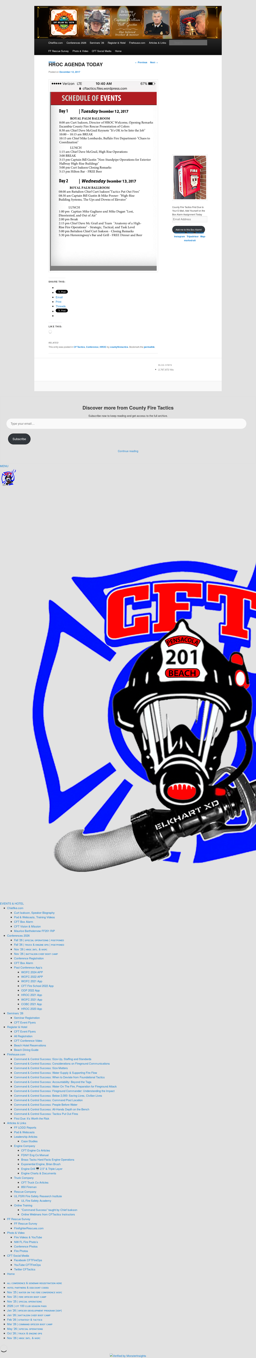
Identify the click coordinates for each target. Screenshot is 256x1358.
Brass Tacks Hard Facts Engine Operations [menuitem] (47, 1159)
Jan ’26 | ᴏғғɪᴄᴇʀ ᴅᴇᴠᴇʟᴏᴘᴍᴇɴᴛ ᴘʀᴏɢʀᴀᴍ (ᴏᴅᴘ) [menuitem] (34, 1310)
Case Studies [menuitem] (29, 1141)
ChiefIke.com (55, 42)
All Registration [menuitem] (23, 1036)
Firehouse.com (137, 42)
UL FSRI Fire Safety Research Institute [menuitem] (38, 1196)
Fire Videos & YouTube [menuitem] (28, 1237)
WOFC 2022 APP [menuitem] (32, 976)
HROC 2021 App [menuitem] (31, 995)
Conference (92, 347)
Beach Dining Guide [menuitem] (26, 1050)
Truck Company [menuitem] (24, 1178)
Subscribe (19, 439)
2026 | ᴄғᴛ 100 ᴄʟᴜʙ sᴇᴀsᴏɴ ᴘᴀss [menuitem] (27, 1306)
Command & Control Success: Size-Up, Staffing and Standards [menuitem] (52, 1059)
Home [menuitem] (11, 1274)
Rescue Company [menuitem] (25, 1191)
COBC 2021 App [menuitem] (31, 1004)
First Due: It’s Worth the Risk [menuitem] (31, 1118)
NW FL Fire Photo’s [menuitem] (26, 1242)
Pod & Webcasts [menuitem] (24, 1132)
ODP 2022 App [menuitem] (30, 990)
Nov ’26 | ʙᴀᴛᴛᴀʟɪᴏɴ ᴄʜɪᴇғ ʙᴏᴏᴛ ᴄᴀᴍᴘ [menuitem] (36, 954)
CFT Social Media (101, 51)
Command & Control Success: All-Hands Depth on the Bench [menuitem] (51, 1109)
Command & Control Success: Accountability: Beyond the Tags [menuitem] (52, 1082)
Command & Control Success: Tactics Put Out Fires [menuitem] (46, 1114)
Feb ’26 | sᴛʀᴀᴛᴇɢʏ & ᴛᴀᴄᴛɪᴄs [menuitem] (24, 1319)
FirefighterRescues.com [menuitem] (29, 1228)
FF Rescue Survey (58, 51)
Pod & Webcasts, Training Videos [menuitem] (34, 917)
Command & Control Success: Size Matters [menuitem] (41, 1068)
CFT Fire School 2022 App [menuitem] (37, 986)
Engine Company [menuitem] (24, 1146)
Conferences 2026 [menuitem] (18, 935)
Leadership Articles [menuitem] (25, 1137)
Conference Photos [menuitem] (26, 1246)
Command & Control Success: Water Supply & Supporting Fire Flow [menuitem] (55, 1073)
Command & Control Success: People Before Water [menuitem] (45, 1104)
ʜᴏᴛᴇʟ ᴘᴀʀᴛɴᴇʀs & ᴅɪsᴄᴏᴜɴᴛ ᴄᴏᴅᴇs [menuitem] (28, 1287)
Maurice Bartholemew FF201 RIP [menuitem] (34, 931)
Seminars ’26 (97, 42)
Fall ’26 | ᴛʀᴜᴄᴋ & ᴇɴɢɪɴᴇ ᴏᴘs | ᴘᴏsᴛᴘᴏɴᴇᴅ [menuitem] (39, 944)
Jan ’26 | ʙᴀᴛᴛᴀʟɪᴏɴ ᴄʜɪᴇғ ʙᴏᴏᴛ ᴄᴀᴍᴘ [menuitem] (28, 1315)
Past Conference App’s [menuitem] (28, 967)
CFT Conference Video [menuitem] (28, 1040)
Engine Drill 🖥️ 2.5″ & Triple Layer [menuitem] (41, 1169)
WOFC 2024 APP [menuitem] (32, 972)
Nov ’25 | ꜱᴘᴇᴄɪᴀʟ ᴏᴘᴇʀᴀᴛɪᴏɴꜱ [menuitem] (24, 1301)
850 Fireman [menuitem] (29, 1187)
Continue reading (128, 451)
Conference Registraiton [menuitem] (29, 958)
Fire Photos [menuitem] (21, 1251)
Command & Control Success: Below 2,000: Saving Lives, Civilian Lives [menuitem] (58, 1095)
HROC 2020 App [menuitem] (31, 1009)
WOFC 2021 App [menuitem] (31, 981)
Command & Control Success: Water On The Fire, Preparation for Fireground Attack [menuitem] (65, 1086)
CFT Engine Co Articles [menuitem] (35, 1150)
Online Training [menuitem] (23, 1205)
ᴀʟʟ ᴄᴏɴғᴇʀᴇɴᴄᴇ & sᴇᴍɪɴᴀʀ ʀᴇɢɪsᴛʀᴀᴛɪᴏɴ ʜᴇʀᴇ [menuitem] (34, 1283)
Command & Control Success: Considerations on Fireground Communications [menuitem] (62, 1063)
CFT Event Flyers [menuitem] (25, 1022)
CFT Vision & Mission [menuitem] (27, 926)
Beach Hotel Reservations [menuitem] (30, 1045)
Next (154, 62)
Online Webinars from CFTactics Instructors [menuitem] (48, 1214)
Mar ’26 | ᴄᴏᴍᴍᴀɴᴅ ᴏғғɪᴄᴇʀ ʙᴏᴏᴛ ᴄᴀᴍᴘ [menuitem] (29, 1324)
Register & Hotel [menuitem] (17, 1027)
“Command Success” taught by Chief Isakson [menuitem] (49, 1210)
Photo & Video (80, 51)
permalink (149, 347)
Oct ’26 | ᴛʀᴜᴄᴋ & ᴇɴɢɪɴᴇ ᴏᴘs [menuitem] (24, 1333)
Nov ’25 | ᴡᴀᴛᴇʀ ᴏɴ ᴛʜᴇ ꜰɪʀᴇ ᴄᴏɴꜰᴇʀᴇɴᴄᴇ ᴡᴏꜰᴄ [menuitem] (34, 1292)
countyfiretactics (119, 347)
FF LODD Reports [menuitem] (25, 1127)
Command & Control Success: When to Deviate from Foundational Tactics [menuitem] (59, 1077)
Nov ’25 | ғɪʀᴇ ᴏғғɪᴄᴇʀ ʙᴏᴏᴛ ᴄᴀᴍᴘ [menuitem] (26, 1297)
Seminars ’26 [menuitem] (15, 1013)
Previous (141, 62)
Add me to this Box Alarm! (189, 229)
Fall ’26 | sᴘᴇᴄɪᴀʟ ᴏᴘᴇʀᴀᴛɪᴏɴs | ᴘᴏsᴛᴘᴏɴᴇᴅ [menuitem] (39, 940)
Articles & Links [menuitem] (16, 1123)
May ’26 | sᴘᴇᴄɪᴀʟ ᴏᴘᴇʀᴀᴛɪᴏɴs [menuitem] (25, 1329)
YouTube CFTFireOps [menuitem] (27, 1265)
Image (52, 62)
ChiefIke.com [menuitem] (15, 908)
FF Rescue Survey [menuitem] (18, 1219)
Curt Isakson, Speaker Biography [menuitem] (34, 913)
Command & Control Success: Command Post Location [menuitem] (48, 1100)
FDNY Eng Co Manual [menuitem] (35, 1155)
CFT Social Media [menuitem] (18, 1255)
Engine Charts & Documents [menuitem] (38, 1173)
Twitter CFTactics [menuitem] (24, 1269)
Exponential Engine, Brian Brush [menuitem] (41, 1164)
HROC (103, 347)
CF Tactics (79, 347)
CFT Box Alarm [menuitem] (23, 922)
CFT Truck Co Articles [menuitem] (35, 1182)
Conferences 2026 (76, 42)
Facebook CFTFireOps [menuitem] (28, 1260)
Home (118, 51)
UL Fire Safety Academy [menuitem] (36, 1200)
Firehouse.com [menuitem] (16, 1054)
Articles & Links (157, 42)
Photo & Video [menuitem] (16, 1233)
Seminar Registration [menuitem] (27, 1018)
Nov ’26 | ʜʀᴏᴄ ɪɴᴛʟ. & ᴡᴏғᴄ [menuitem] (30, 949)
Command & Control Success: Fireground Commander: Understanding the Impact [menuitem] (64, 1091)
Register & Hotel (117, 42)
